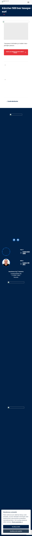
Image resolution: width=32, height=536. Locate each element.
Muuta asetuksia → (17, 522)
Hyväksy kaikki (16, 526)
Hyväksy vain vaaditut (16, 531)
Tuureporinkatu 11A (16, 273)
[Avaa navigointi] (28, 2)
